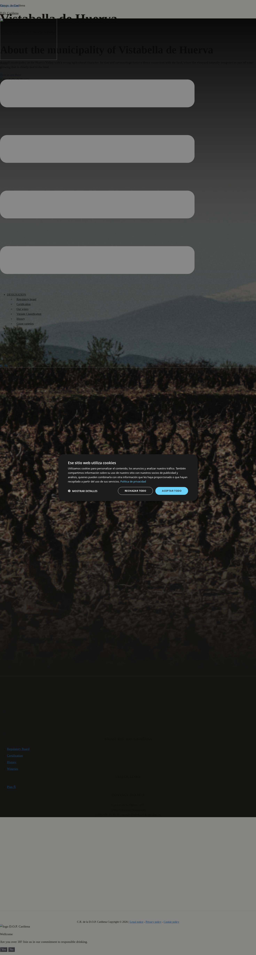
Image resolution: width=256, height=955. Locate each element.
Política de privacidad (133, 481)
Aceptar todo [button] (171, 490)
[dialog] (128, 477)
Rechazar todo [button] (135, 490)
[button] (82, 491)
